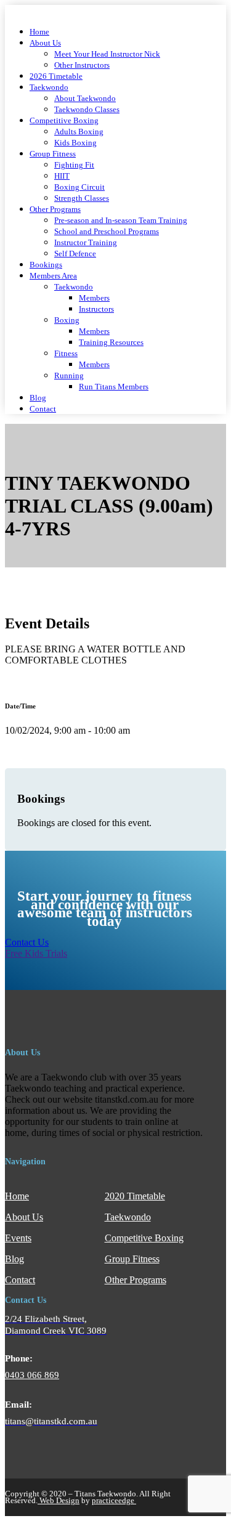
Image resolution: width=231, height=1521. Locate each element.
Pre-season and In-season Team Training (120, 220)
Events (18, 1238)
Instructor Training (85, 242)
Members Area (53, 276)
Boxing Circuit (79, 187)
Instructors (96, 309)
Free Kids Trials (36, 953)
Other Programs (55, 209)
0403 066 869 (32, 1375)
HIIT (62, 176)
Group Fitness (53, 154)
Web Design (58, 1500)
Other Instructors (82, 65)
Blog (38, 398)
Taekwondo (49, 87)
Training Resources (111, 342)
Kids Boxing (75, 143)
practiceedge (114, 1500)
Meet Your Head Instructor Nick (107, 54)
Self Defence (75, 253)
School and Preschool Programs (106, 231)
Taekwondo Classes (87, 109)
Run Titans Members (113, 387)
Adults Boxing (78, 132)
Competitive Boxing (64, 120)
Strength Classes (81, 198)
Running (69, 375)
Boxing (66, 320)
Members (94, 298)
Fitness (66, 353)
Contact (43, 409)
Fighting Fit (74, 165)
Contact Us (27, 942)
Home (39, 32)
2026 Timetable (56, 76)
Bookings (46, 265)
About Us (45, 43)
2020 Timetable (135, 1196)
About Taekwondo (85, 98)
